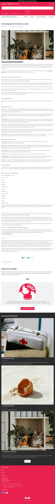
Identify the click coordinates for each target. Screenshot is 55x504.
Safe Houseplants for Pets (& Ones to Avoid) (18, 227)
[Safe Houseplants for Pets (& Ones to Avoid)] (27, 430)
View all (27, 461)
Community (51, 16)
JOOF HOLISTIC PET (28, 500)
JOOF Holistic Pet (5, 360)
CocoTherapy (5, 407)
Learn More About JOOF (27, 308)
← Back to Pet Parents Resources (9, 16)
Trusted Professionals (41, 16)
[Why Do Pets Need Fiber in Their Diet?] (27, 385)
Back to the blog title (7, 262)
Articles (26, 16)
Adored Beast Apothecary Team (8, 453)
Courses (32, 16)
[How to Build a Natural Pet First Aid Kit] (27, 337)
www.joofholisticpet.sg (6, 233)
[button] (52, 4)
